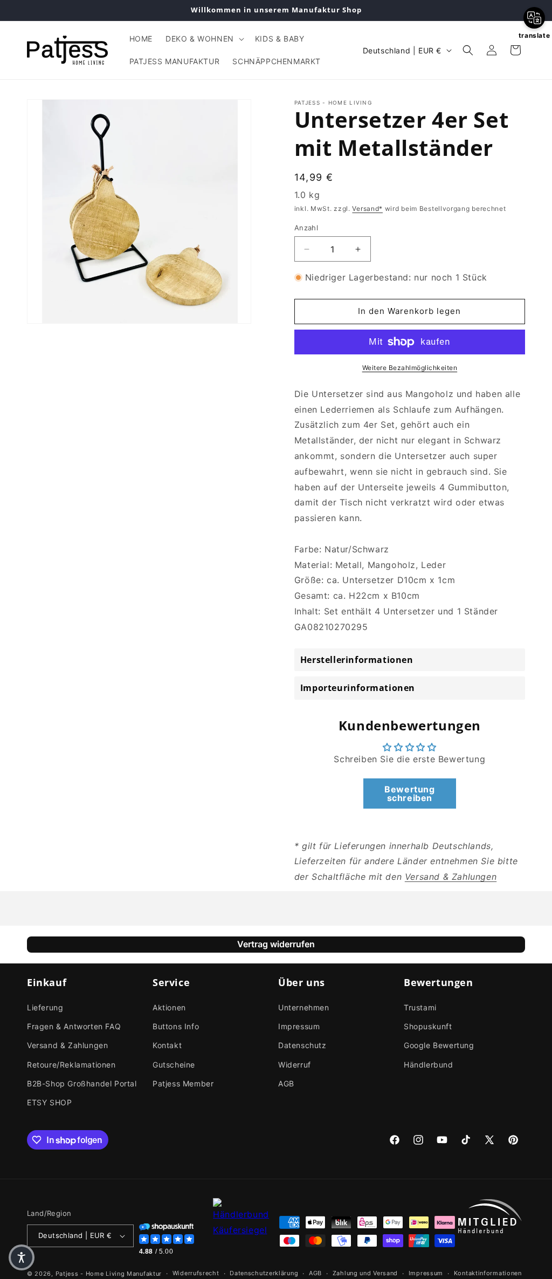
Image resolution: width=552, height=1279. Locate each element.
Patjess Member (183, 1083)
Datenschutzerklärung (264, 1273)
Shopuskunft (428, 1026)
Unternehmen (303, 1007)
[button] (204, 39)
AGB (286, 1083)
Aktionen (169, 1007)
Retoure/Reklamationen (71, 1064)
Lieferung (45, 1007)
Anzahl (306, 227)
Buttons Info (176, 1026)
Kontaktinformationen (488, 1273)
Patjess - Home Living (90, 1273)
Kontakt (167, 1045)
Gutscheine (174, 1064)
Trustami (420, 1007)
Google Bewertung (439, 1045)
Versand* (367, 208)
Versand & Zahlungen (67, 1045)
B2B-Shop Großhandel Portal (82, 1083)
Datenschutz (302, 1045)
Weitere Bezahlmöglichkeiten (410, 368)
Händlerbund (428, 1064)
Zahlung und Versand (365, 1273)
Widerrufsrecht (195, 1273)
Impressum (299, 1026)
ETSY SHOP (49, 1102)
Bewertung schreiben (409, 793)
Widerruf (294, 1064)
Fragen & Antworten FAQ (74, 1026)
